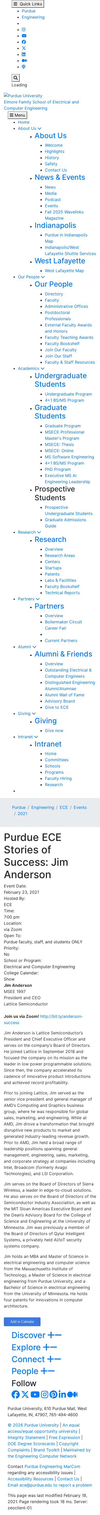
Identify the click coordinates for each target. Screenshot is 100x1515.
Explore (27, 1347)
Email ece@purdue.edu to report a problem (50, 1485)
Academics (29, 368)
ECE (64, 807)
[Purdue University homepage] (23, 95)
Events (51, 205)
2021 (22, 813)
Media (51, 193)
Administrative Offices (66, 306)
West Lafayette (60, 260)
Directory (54, 293)
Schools (52, 765)
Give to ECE (57, 707)
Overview (54, 549)
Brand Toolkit (46, 1449)
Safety (51, 163)
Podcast (53, 199)
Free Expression (64, 1437)
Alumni (25, 646)
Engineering (33, 17)
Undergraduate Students (61, 380)
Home (23, 122)
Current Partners (61, 640)
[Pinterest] (53, 1396)
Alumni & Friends (63, 654)
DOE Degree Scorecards (31, 1443)
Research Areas (60, 555)
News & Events (60, 177)
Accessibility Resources (30, 1478)
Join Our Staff (58, 356)
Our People (29, 276)
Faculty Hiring (58, 778)
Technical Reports (62, 592)
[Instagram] (23, 29)
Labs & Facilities (60, 580)
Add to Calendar (22, 1322)
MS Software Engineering (69, 456)
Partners (27, 598)
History (52, 157)
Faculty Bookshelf (62, 343)
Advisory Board (60, 701)
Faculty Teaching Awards (69, 337)
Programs (54, 772)
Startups (53, 567)
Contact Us (56, 170)
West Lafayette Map (64, 270)
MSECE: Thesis (59, 444)
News (50, 187)
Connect (29, 1359)
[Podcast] (23, 66)
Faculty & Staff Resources (70, 362)
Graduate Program (63, 425)
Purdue (28, 10)
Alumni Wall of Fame (64, 694)
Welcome (54, 145)
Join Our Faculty (61, 349)
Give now (54, 730)
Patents (52, 574)
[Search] (16, 78)
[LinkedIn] (23, 54)
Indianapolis (55, 225)
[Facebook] (24, 41)
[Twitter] (24, 48)
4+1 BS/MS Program (64, 400)
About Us (27, 128)
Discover (29, 1335)
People (26, 1371)
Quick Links (29, 3)
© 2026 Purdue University (33, 1425)
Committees (56, 759)
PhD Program (58, 469)
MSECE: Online (59, 450)
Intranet (26, 736)
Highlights (54, 151)
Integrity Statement (26, 1437)
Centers (52, 561)
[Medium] (24, 60)
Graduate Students (51, 412)
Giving (25, 713)
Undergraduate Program (68, 394)
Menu (19, 115)
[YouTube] (24, 35)
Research (27, 532)
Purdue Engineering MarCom (52, 1466)
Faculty (52, 300)
